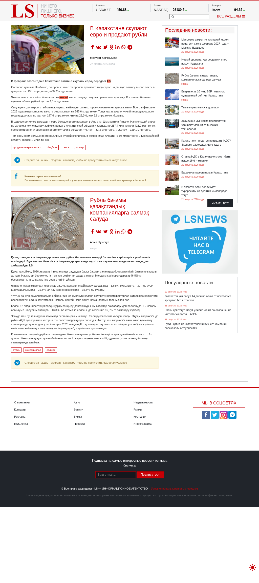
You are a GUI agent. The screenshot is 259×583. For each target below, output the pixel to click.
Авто (77, 402)
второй (63, 97)
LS (109, 81)
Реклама (19, 416)
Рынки (138, 409)
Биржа (78, 416)
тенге (65, 147)
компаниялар (33, 349)
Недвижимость (143, 402)
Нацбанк (52, 147)
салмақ (51, 349)
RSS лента (21, 423)
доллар (79, 147)
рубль (16, 349)
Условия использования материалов (174, 488)
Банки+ (78, 409)
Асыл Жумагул (99, 242)
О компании (22, 402)
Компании (140, 416)
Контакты (20, 409)
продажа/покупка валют (27, 147)
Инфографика (143, 423)
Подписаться (150, 474)
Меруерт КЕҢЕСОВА (103, 57)
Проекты (79, 423)
